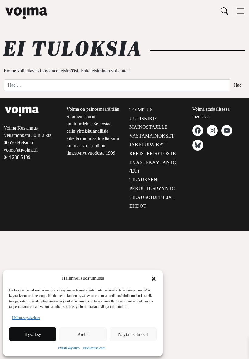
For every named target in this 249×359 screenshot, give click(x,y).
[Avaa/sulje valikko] (240, 11)
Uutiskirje (143, 118)
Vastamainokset (151, 135)
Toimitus (141, 109)
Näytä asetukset (133, 334)
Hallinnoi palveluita (26, 318)
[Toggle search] (224, 11)
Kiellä (83, 334)
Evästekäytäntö (69, 348)
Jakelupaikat (147, 144)
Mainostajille (148, 127)
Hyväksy (32, 334)
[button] (154, 278)
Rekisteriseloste (94, 348)
